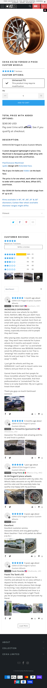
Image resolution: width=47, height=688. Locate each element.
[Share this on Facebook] (20, 222)
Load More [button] (23, 626)
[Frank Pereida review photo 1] (8, 608)
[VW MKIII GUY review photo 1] (14, 403)
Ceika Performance (26, 671)
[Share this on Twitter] (13, 222)
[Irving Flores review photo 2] (35, 496)
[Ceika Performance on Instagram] (28, 663)
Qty (3, 90)
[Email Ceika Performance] (19, 663)
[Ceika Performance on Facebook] (23, 663)
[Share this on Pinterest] (26, 222)
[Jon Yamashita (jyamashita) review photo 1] (14, 447)
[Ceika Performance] (11, 6)
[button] (36, 6)
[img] (17, 298)
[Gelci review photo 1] (14, 545)
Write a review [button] (24, 247)
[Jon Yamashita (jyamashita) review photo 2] (30, 447)
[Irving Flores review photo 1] (14, 496)
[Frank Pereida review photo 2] (22, 608)
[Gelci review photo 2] (30, 545)
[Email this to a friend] (33, 222)
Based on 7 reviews (12, 243)
